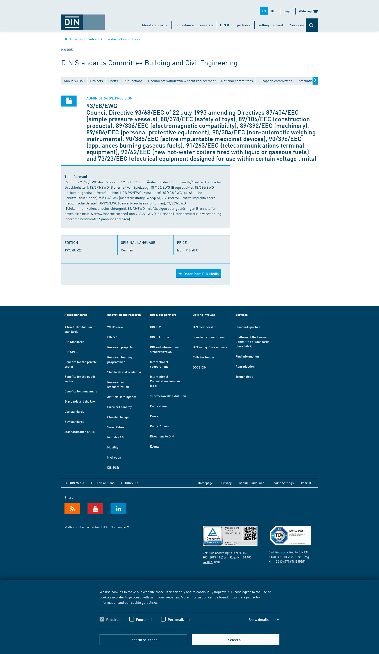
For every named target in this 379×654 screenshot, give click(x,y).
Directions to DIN (162, 436)
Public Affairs (159, 426)
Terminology (244, 376)
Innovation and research (194, 25)
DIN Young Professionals (210, 347)
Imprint (306, 483)
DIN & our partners (235, 25)
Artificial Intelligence (122, 397)
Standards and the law (79, 401)
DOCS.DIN (199, 367)
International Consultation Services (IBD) (165, 381)
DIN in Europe (159, 337)
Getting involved (270, 25)
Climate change (118, 417)
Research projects (120, 347)
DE (273, 11)
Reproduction (245, 366)
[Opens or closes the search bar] (312, 25)
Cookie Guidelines (251, 483)
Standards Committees (122, 39)
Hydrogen (114, 457)
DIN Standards (74, 341)
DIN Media (77, 483)
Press (154, 416)
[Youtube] (95, 508)
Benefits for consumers (80, 391)
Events (154, 446)
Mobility (112, 447)
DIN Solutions (105, 483)
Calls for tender (204, 357)
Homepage (205, 483)
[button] (264, 619)
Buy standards (74, 421)
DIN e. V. (155, 327)
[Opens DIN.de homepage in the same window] (83, 19)
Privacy (226, 483)
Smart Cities (115, 427)
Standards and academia (124, 372)
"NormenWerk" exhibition (168, 396)
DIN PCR (113, 467)
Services (297, 25)
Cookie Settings (283, 483)
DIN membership (204, 327)
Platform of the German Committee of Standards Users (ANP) (252, 341)
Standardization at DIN (79, 432)
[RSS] (72, 508)
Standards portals (248, 327)
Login (287, 11)
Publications (158, 406)
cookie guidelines (144, 602)
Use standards (74, 411)
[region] (189, 609)
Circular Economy (119, 407)
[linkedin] (118, 508)
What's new (115, 327)
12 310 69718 (282, 561)
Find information (247, 356)
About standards (154, 25)
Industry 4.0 (115, 437)
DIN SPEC (71, 352)
